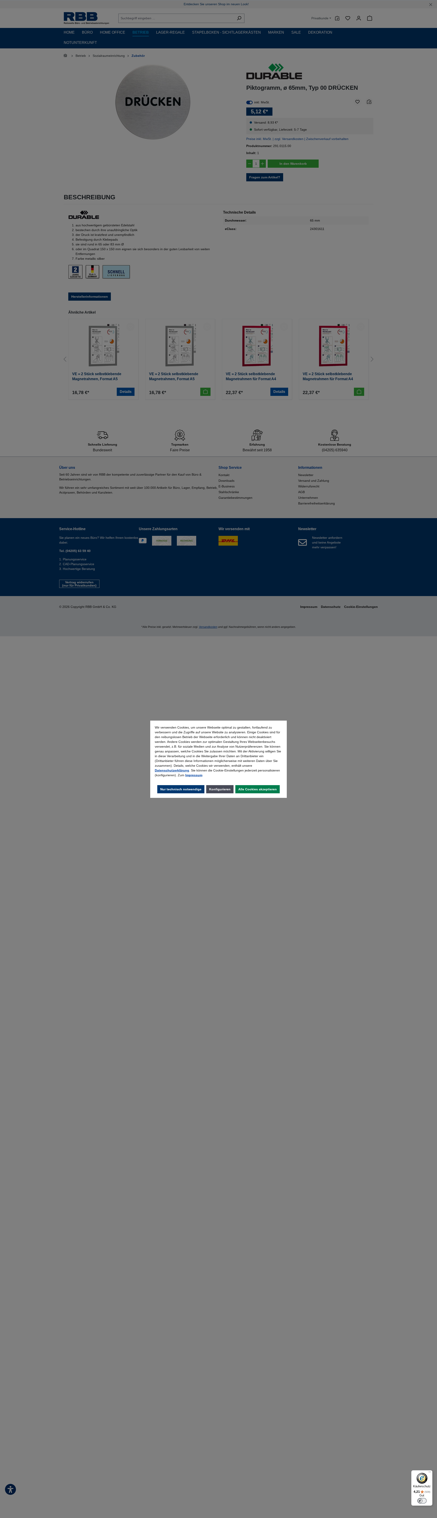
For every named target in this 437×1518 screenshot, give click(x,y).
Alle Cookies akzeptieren (257, 789)
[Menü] (429, 1473)
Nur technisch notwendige (180, 789)
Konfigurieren (220, 789)
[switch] (422, 1500)
